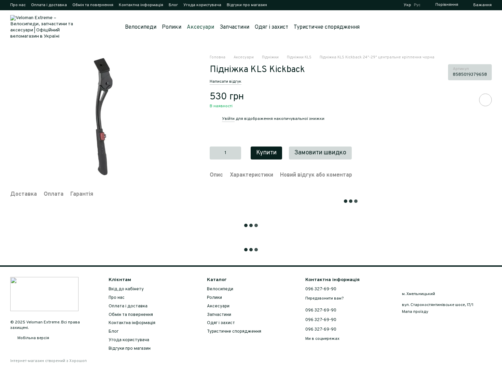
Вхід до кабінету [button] (126, 289)
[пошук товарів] (371, 27)
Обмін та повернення (92, 5)
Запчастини (234, 27)
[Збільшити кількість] (236, 152)
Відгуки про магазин (247, 5)
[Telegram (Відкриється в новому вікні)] (309, 5)
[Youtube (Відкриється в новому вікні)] (301, 5)
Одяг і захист (271, 27)
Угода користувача (202, 5)
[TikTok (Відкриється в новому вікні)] (285, 5)
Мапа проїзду (415, 312)
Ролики (171, 27)
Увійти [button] (228, 119)
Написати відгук (225, 81)
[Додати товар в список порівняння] (466, 100)
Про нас (18, 5)
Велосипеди (140, 27)
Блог (173, 5)
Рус (417, 5)
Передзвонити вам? (324, 298)
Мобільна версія (32, 338)
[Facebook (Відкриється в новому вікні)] (293, 5)
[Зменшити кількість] (215, 152)
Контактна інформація (141, 5)
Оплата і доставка (49, 5)
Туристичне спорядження (327, 27)
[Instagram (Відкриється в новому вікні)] (276, 5)
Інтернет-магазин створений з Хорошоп (48, 361)
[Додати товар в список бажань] (485, 100)
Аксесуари (200, 27)
